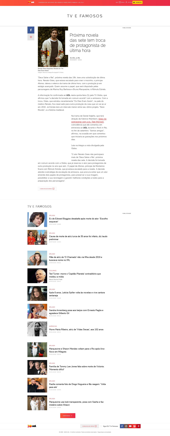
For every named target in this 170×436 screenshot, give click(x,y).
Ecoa (107, 8)
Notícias (50, 8)
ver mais (66, 416)
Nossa (119, 8)
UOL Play (81, 2)
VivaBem (99, 8)
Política (56, 8)
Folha (75, 8)
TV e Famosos (85, 16)
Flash (37, 8)
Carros (62, 8)
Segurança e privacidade (104, 432)
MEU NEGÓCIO (59, 2)
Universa (92, 8)
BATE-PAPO (51, 2)
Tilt (104, 8)
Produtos (31, 8)
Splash (86, 8)
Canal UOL (113, 8)
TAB (123, 8)
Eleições (43, 8)
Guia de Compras (139, 8)
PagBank (75, 2)
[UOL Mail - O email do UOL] (122, 2)
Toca (131, 8)
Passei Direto (67, 2)
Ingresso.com (42, 2)
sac (117, 2)
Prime (126, 8)
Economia (69, 8)
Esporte (80, 8)
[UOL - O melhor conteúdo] (30, 2)
